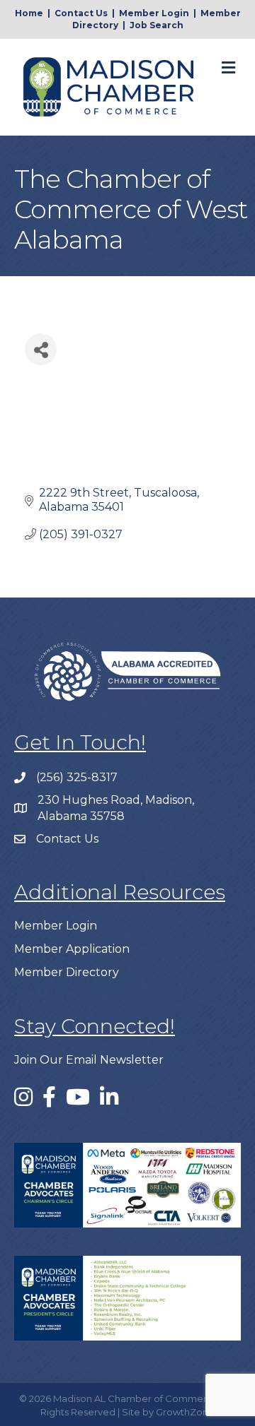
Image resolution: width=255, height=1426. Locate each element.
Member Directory (66, 972)
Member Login (154, 13)
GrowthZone (185, 1412)
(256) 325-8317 (77, 777)
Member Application (72, 949)
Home (29, 13)
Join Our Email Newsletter (89, 1059)
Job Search (156, 25)
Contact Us (81, 13)
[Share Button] (41, 349)
